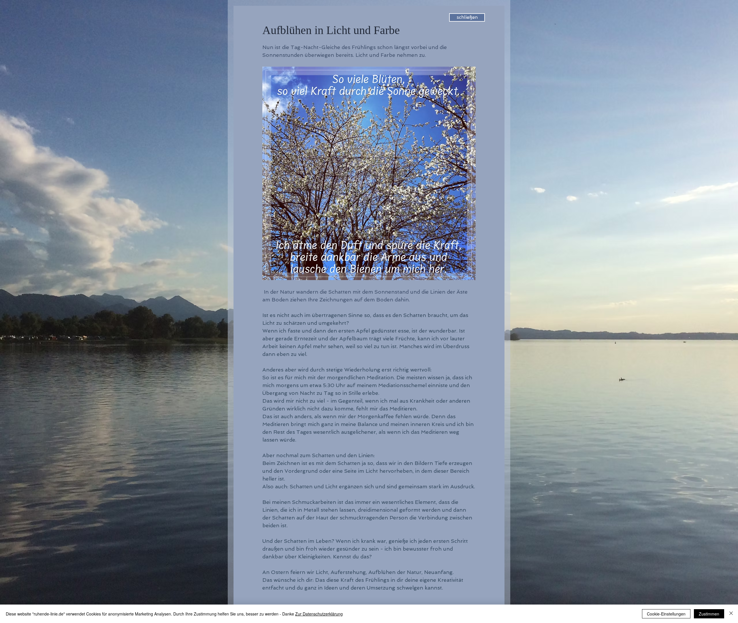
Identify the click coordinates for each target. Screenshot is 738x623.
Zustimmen (709, 614)
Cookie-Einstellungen (666, 614)
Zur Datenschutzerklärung (319, 614)
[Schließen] (731, 613)
